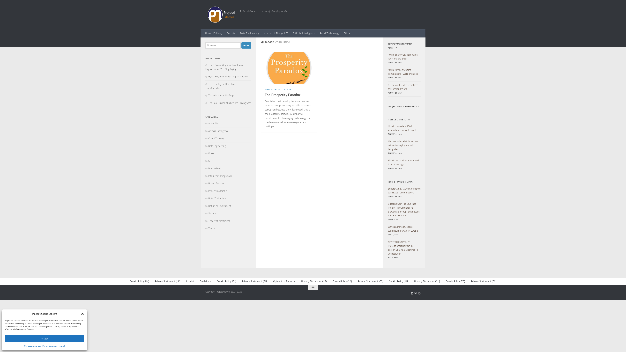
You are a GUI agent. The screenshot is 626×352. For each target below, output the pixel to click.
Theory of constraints (219, 221)
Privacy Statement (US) (314, 281)
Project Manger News (400, 182)
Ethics (347, 33)
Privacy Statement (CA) (370, 281)
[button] (82, 313)
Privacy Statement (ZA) (483, 281)
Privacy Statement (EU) (254, 281)
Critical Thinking (216, 138)
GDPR (211, 161)
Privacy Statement (49, 346)
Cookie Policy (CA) (342, 281)
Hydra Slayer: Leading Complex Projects (228, 76)
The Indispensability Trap (221, 95)
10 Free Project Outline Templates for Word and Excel (403, 71)
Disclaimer (205, 281)
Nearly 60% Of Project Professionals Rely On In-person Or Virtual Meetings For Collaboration (403, 248)
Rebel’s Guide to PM (399, 119)
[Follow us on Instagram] (419, 293)
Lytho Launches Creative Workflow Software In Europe (403, 228)
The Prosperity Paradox (283, 95)
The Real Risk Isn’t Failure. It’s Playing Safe (229, 103)
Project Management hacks (403, 106)
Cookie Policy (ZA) (455, 281)
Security (231, 33)
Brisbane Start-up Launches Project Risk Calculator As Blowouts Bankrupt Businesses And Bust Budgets (404, 209)
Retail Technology (329, 33)
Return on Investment (219, 206)
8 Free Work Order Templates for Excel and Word (403, 87)
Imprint (62, 346)
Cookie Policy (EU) (226, 281)
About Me (213, 123)
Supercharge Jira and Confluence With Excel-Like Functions (404, 190)
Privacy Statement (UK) (167, 281)
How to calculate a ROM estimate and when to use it (402, 128)
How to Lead (214, 168)
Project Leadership (217, 191)
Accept (44, 338)
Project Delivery (213, 33)
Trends (212, 228)
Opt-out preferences (32, 346)
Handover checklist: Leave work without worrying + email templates (404, 145)
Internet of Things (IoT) (275, 33)
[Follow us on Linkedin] (412, 293)
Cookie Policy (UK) (139, 281)
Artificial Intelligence (304, 33)
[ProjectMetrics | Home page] (220, 15)
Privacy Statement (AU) (427, 281)
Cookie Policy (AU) (398, 281)
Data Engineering (249, 33)
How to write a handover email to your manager (403, 162)
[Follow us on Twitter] (415, 293)
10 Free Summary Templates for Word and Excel (403, 56)
